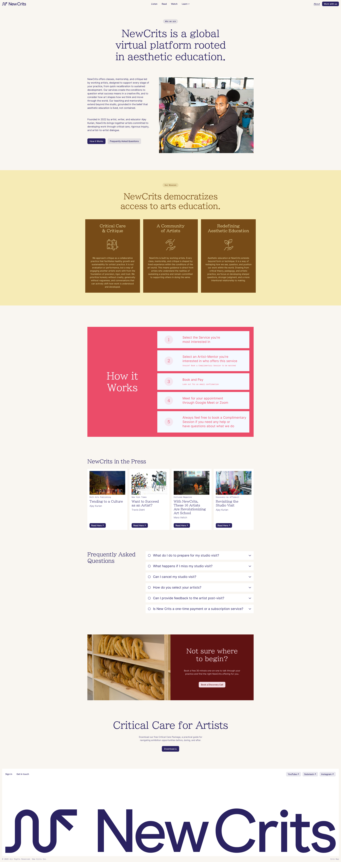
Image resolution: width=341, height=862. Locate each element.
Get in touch (23, 774)
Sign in (8, 774)
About (317, 4)
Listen (154, 4)
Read (164, 4)
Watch (174, 4)
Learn (185, 4)
